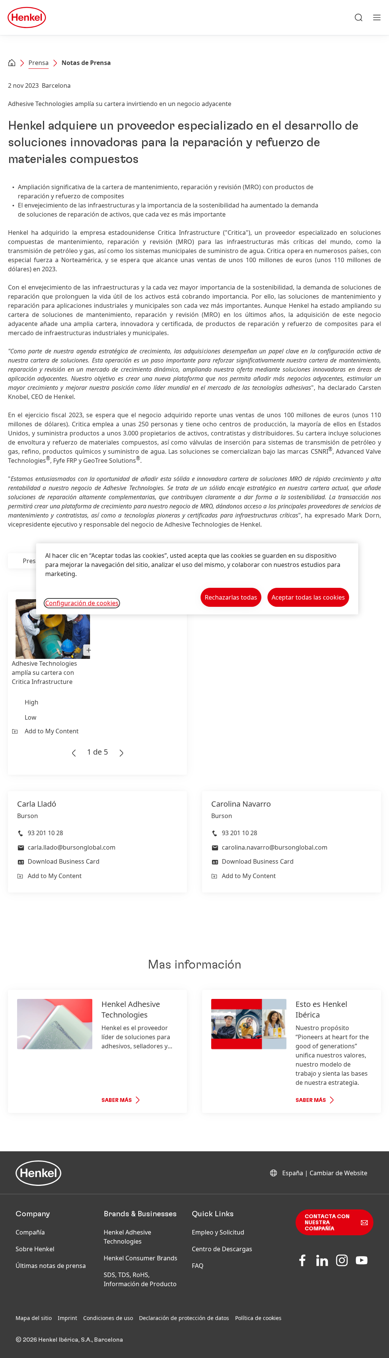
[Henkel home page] (12, 63)
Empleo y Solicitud (218, 1232)
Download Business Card (64, 861)
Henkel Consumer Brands (140, 1258)
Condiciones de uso (108, 1318)
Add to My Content (52, 731)
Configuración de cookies (82, 603)
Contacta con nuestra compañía (327, 1222)
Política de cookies (258, 1318)
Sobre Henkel (35, 1249)
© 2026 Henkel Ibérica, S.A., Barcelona (69, 1340)
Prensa (38, 63)
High (31, 702)
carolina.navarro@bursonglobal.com (274, 847)
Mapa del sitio (34, 1318)
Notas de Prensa (86, 63)
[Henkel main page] (27, 17)
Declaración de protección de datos (184, 1318)
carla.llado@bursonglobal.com (71, 847)
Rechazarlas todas (231, 597)
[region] (197, 578)
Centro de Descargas (222, 1249)
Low (30, 717)
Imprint (67, 1318)
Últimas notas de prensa (51, 1265)
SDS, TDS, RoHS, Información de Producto (140, 1279)
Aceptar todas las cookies (308, 597)
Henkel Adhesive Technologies (127, 1237)
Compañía (30, 1232)
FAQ (198, 1265)
